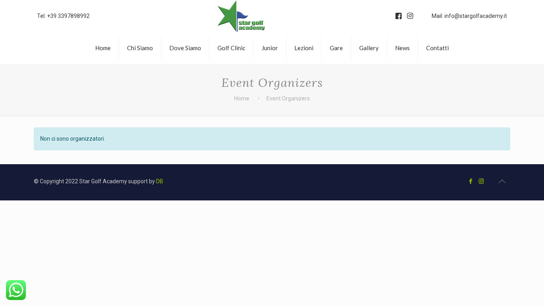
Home (241, 98)
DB (159, 181)
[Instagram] (481, 181)
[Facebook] (470, 181)
